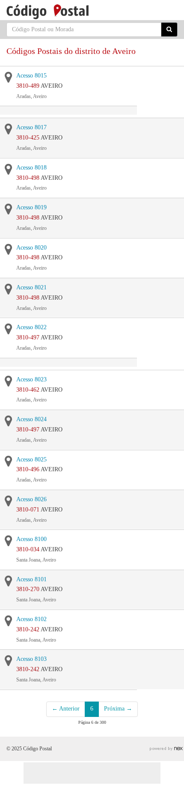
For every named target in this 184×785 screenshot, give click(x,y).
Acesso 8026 (31, 499)
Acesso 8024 (31, 419)
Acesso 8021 (31, 287)
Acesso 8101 (31, 579)
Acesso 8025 (31, 459)
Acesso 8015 (31, 75)
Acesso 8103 (31, 659)
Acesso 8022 (31, 327)
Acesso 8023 (31, 379)
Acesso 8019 (31, 207)
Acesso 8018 (31, 167)
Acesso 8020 (31, 247)
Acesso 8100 (31, 539)
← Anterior (66, 708)
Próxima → (118, 708)
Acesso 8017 (31, 127)
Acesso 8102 (31, 619)
